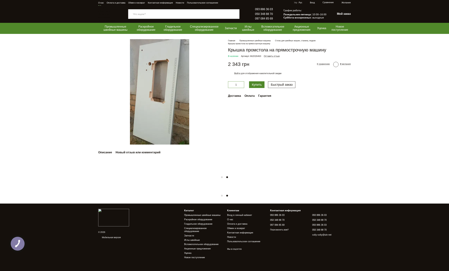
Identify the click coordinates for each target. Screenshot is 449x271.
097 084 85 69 (264, 18)
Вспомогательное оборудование (272, 28)
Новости (180, 3)
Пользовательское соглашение (202, 3)
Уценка (321, 28)
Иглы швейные (248, 28)
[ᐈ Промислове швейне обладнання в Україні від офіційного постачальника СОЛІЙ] (113, 217)
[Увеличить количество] (241, 84)
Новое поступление (339, 28)
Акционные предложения (301, 28)
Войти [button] (237, 73)
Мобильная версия (111, 237)
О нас (101, 3)
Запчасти (231, 28)
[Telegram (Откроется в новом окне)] (227, 2)
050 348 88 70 (264, 13)
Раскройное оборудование (146, 28)
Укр (295, 3)
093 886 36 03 (264, 9)
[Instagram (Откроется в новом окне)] (223, 2)
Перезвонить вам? (279, 229)
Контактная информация (160, 3)
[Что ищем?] (237, 14)
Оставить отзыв (272, 56)
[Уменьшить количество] (230, 84)
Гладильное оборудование (173, 28)
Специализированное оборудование (204, 28)
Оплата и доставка (116, 3)
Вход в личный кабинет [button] (239, 215)
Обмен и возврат (136, 3)
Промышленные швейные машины (115, 28)
